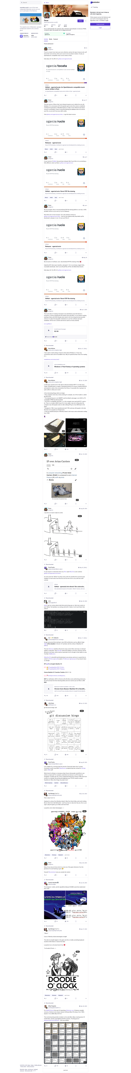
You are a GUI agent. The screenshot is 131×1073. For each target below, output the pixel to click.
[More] (86, 95)
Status (32, 1065)
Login (100, 27)
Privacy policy (23, 1066)
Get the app (30, 1069)
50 (44, 26)
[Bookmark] (76, 95)
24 (52, 26)
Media (50, 39)
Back (47, 2)
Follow (80, 21)
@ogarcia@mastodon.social (50, 22)
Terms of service (30, 1066)
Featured (55, 39)
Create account (100, 24)
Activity (46, 39)
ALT (63, 431)
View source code (28, 1070)
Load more (65, 1070)
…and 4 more (66, 855)
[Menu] (85, 21)
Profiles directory (38, 1065)
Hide (84, 419)
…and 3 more (61, 149)
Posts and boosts (48, 43)
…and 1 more (61, 197)
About (29, 1065)
